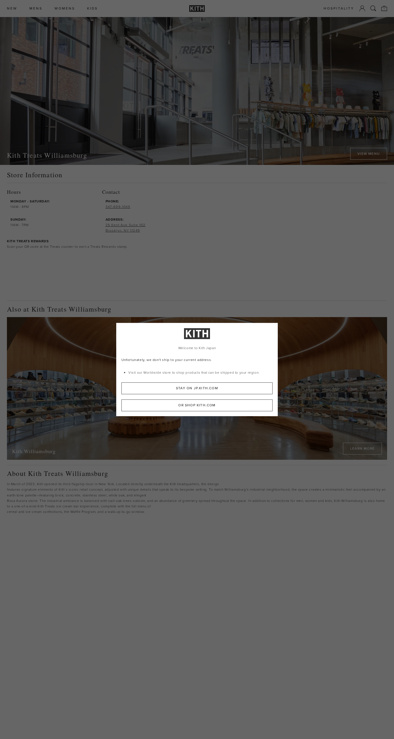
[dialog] (197, 369)
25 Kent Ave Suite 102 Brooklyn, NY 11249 (126, 227)
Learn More (362, 448)
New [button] (12, 8)
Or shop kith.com (196, 404)
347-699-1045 (118, 206)
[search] (373, 8)
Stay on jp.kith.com (197, 387)
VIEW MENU (368, 153)
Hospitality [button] (339, 8)
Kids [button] (92, 8)
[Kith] (197, 8)
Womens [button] (65, 8)
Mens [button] (35, 8)
